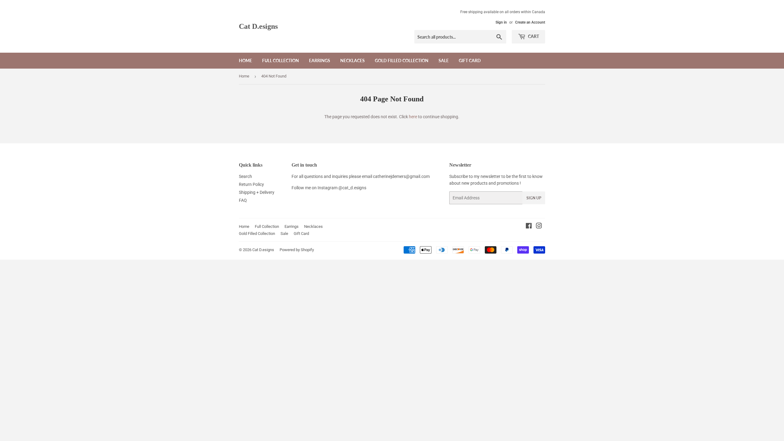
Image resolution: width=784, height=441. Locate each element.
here (413, 116)
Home (245, 60)
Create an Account (530, 22)
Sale (444, 60)
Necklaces (352, 60)
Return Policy (251, 184)
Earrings (319, 60)
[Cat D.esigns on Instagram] (539, 226)
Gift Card (470, 60)
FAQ (243, 200)
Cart (533, 36)
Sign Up (533, 198)
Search (245, 176)
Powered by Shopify (297, 249)
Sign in (501, 22)
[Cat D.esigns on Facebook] (529, 226)
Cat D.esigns (258, 26)
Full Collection (280, 60)
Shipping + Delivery (256, 192)
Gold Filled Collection (401, 60)
